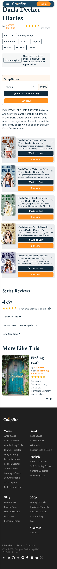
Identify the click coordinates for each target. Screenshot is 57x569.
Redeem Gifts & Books (41, 449)
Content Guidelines (39, 470)
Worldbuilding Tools (13, 445)
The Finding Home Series (40, 372)
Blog (7, 497)
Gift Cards (35, 445)
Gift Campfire (10, 482)
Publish (35, 456)
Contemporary (39, 384)
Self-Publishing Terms (40, 466)
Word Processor (11, 440)
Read (33, 431)
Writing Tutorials (38, 502)
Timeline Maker (11, 468)
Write (8, 431)
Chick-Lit (35, 387)
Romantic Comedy (41, 390)
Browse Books (37, 440)
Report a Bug (36, 516)
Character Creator (12, 449)
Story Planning (11, 454)
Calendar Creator (12, 463)
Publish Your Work (39, 461)
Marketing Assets (38, 475)
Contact (35, 528)
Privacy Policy (8, 545)
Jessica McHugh (10, 26)
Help (33, 497)
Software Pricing (12, 477)
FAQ (32, 521)
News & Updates (12, 511)
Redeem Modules (12, 487)
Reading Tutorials (38, 511)
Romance (36, 381)
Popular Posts (10, 507)
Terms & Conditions (26, 545)
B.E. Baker (39, 367)
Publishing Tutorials (39, 507)
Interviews (9, 516)
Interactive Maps (12, 459)
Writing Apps (10, 435)
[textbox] (26, 119)
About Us (34, 532)
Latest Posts (10, 502)
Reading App (36, 435)
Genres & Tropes (12, 521)
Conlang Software (12, 473)
